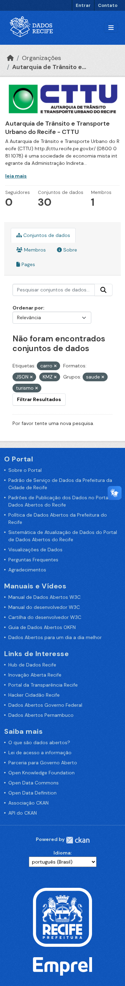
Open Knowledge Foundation (41, 773)
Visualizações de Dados (35, 549)
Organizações (41, 58)
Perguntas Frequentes (33, 559)
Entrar (83, 5)
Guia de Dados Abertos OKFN (42, 627)
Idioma (61, 853)
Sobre (69, 250)
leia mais (16, 176)
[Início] (10, 58)
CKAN (78, 840)
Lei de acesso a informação (40, 752)
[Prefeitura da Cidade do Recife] (62, 917)
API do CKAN (22, 813)
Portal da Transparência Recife (43, 685)
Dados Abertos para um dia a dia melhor (55, 637)
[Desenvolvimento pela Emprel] (62, 966)
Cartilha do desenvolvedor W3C (44, 617)
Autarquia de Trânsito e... (49, 67)
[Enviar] (103, 290)
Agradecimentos (27, 570)
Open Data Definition (32, 793)
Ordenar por (27, 308)
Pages (27, 264)
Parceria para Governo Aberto (42, 762)
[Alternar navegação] (111, 28)
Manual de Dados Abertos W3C (44, 597)
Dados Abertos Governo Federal (45, 705)
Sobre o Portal (25, 470)
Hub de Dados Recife (32, 665)
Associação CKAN (28, 803)
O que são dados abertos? (39, 742)
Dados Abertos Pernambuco (41, 715)
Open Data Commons (33, 783)
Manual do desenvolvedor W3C (44, 607)
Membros (34, 250)
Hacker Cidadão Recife (34, 695)
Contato (107, 5)
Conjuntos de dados (46, 235)
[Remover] (55, 366)
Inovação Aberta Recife (34, 675)
